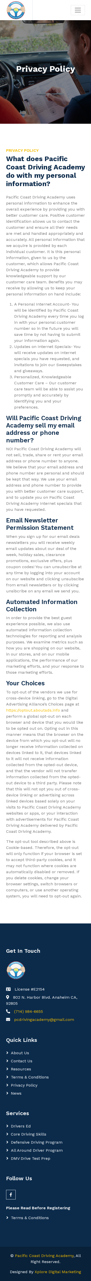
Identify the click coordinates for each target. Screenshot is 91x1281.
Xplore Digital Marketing (58, 1271)
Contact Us (21, 1061)
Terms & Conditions (30, 1077)
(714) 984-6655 (28, 1011)
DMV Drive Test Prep (30, 1158)
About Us (20, 1052)
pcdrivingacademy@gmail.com (44, 1019)
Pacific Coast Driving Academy (44, 1255)
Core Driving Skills (28, 1134)
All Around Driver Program (37, 1150)
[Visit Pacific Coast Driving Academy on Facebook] (11, 1194)
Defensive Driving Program (36, 1142)
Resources (21, 1069)
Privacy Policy (24, 1085)
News (16, 1093)
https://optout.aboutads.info (33, 710)
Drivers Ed (21, 1126)
